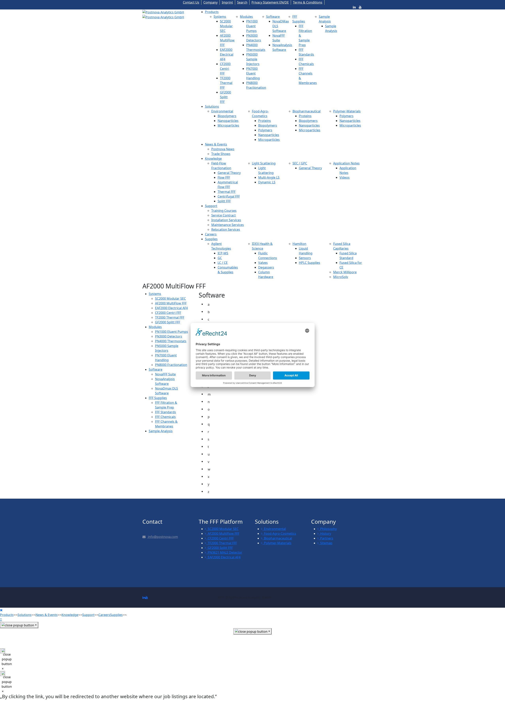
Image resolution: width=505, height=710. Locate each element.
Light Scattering (264, 163)
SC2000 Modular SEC (226, 26)
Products (212, 12)
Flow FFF (224, 177)
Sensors (305, 258)
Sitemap (325, 543)
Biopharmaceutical (307, 111)
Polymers (265, 130)
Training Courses (224, 210)
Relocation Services (225, 229)
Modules (246, 16)
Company (210, 2)
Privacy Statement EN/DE (270, 2)
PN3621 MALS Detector (224, 552)
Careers (211, 234)
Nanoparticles (228, 120)
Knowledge (213, 158)
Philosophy (328, 529)
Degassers (266, 267)
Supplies (211, 239)
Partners (326, 538)
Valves (263, 262)
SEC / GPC (300, 163)
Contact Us (191, 2)
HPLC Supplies (309, 262)
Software (273, 16)
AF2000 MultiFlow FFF (227, 40)
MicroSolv (340, 277)
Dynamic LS (266, 182)
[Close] (1, 610)
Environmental (222, 111)
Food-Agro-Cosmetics (279, 533)
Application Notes (346, 163)
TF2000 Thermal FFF (226, 83)
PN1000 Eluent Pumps (252, 26)
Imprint (227, 2)
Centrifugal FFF (229, 196)
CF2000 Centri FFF (225, 69)
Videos (344, 177)
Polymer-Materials (347, 111)
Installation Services (226, 220)
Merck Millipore (345, 272)
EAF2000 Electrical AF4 (226, 54)
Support (211, 206)
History (325, 533)
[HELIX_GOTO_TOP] (1, 619)
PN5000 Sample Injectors (252, 59)
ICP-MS (223, 253)
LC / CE (223, 262)
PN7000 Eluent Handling (253, 73)
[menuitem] (155, 294)
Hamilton (299, 244)
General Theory (229, 173)
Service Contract (223, 215)
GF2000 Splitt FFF (225, 97)
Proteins (264, 120)
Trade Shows (220, 154)
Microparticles (228, 125)
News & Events (216, 144)
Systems (220, 16)
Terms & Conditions (307, 2)
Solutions (212, 106)
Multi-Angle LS (269, 177)
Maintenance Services (227, 225)
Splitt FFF (224, 201)
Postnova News (222, 149)
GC (220, 258)
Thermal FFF (227, 191)
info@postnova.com (162, 537)
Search (242, 2)
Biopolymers (227, 116)
